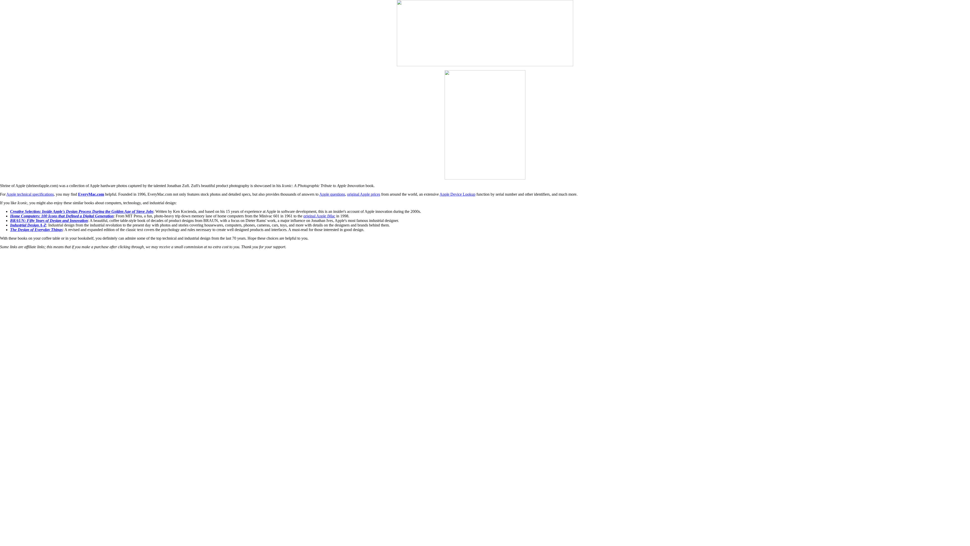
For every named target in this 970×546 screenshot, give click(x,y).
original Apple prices (363, 194)
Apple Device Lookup (457, 194)
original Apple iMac (319, 216)
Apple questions (332, 194)
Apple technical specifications (30, 194)
